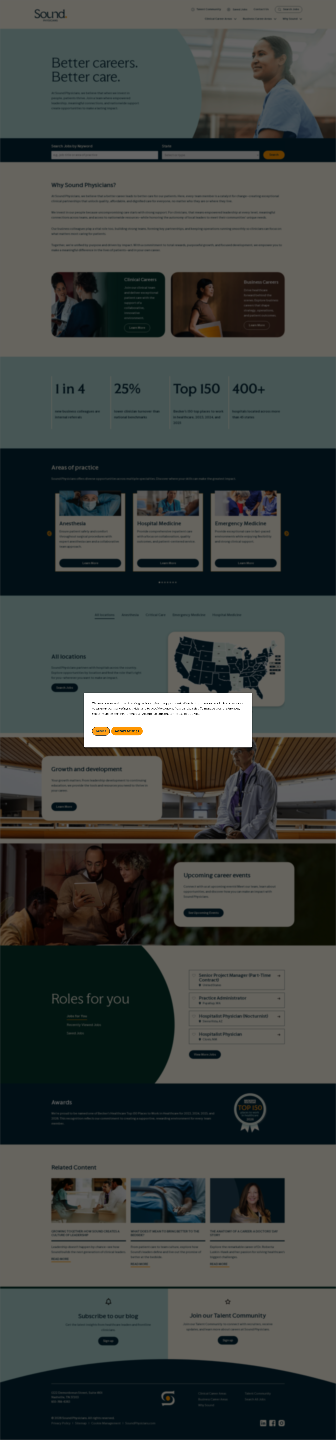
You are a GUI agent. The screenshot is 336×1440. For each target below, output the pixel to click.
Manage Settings (127, 730)
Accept (101, 730)
